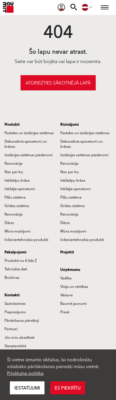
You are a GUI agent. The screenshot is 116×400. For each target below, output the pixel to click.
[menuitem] (61, 7)
